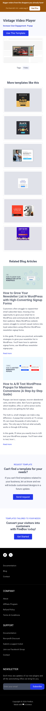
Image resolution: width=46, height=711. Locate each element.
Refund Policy (9, 610)
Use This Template (15, 33)
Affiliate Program (10, 604)
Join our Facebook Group (14, 649)
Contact (6, 576)
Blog (5, 571)
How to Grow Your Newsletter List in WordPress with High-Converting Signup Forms (23, 298)
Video (25, 68)
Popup (30, 26)
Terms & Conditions (11, 615)
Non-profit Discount (11, 638)
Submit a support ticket (13, 644)
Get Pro (34, 8)
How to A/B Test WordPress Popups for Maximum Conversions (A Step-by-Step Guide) (23, 389)
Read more (7, 353)
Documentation (9, 566)
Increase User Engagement (14, 26)
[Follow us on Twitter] (11, 555)
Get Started (23, 536)
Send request (23, 497)
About (5, 599)
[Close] (43, 2)
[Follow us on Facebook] (5, 555)
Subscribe (37, 686)
